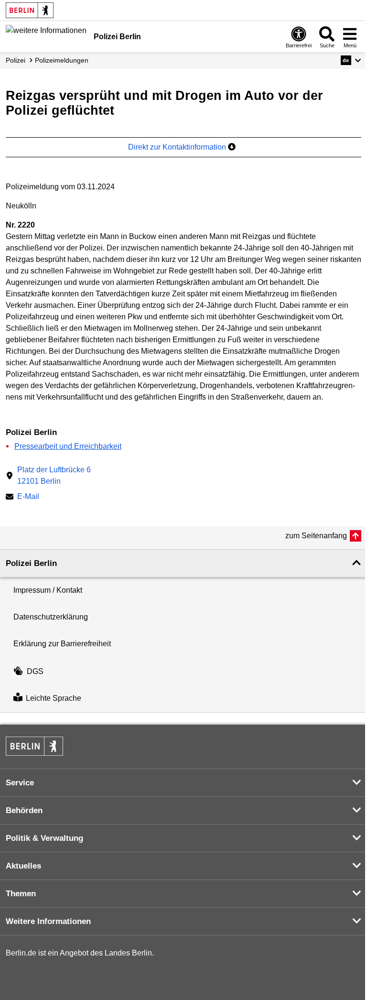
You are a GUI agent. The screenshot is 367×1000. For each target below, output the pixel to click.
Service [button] (20, 782)
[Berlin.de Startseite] (30, 10)
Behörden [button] (24, 810)
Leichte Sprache (53, 699)
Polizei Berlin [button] (31, 563)
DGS (35, 671)
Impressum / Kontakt (47, 590)
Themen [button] (21, 893)
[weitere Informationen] (46, 36)
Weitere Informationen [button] (48, 921)
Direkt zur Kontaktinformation (178, 147)
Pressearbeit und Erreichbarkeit (67, 446)
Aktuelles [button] (23, 865)
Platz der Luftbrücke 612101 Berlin (54, 475)
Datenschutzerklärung (50, 617)
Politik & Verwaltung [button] (44, 838)
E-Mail (28, 497)
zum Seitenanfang (316, 536)
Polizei (15, 60)
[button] (351, 60)
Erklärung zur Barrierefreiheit (62, 644)
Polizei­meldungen (61, 60)
